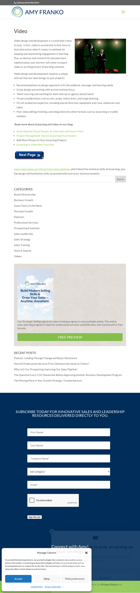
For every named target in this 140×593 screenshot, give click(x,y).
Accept (18, 578)
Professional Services (26, 222)
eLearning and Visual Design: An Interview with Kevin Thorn (50, 131)
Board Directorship (25, 194)
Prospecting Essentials (27, 228)
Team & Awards (22, 250)
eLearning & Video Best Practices (35, 144)
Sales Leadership (23, 233)
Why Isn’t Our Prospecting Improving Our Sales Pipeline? (46, 369)
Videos (18, 256)
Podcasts (19, 216)
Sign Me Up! (34, 517)
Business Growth (23, 200)
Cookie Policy (37, 586)
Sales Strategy (22, 239)
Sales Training (22, 245)
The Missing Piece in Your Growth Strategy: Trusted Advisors (48, 380)
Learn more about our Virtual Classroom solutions (42, 169)
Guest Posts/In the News (28, 205)
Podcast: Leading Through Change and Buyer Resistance (45, 358)
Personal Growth (23, 211)
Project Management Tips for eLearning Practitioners (46, 135)
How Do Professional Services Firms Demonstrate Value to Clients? (51, 363)
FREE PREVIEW (70, 337)
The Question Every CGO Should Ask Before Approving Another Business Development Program (68, 374)
